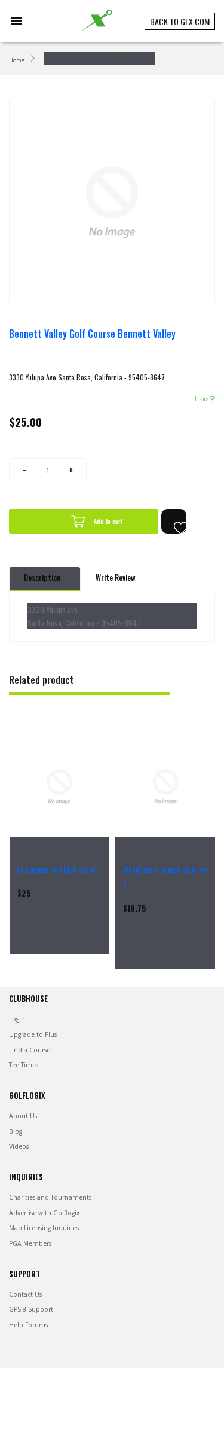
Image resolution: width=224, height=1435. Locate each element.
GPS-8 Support (31, 1309)
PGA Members (30, 1243)
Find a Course (29, 1050)
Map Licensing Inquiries (44, 1228)
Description (42, 577)
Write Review (116, 577)
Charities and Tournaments (50, 1197)
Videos (19, 1146)
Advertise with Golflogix (44, 1213)
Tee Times (23, 1065)
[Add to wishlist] (173, 521)
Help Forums (28, 1325)
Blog (15, 1131)
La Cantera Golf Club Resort (57, 869)
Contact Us (25, 1294)
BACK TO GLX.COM (180, 21)
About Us (23, 1116)
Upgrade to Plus (33, 1034)
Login (17, 1019)
